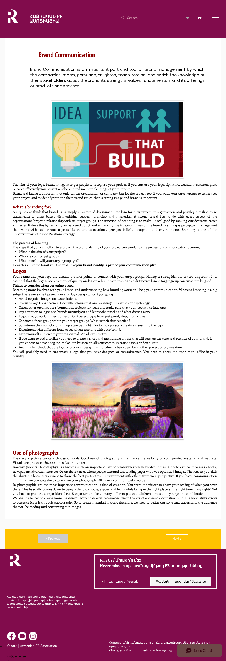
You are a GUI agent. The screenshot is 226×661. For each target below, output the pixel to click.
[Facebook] (11, 636)
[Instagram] (33, 636)
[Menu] (215, 18)
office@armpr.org (160, 650)
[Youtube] (22, 636)
